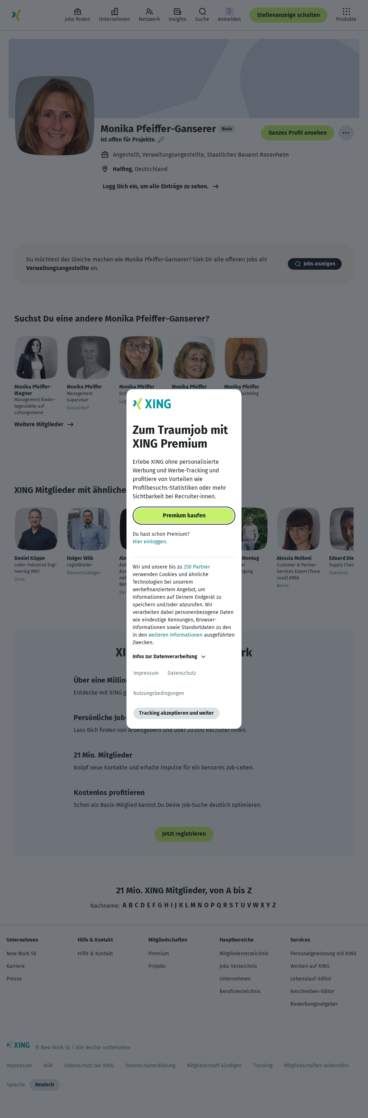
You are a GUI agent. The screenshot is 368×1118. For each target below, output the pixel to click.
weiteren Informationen (175, 635)
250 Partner (197, 567)
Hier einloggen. (150, 542)
